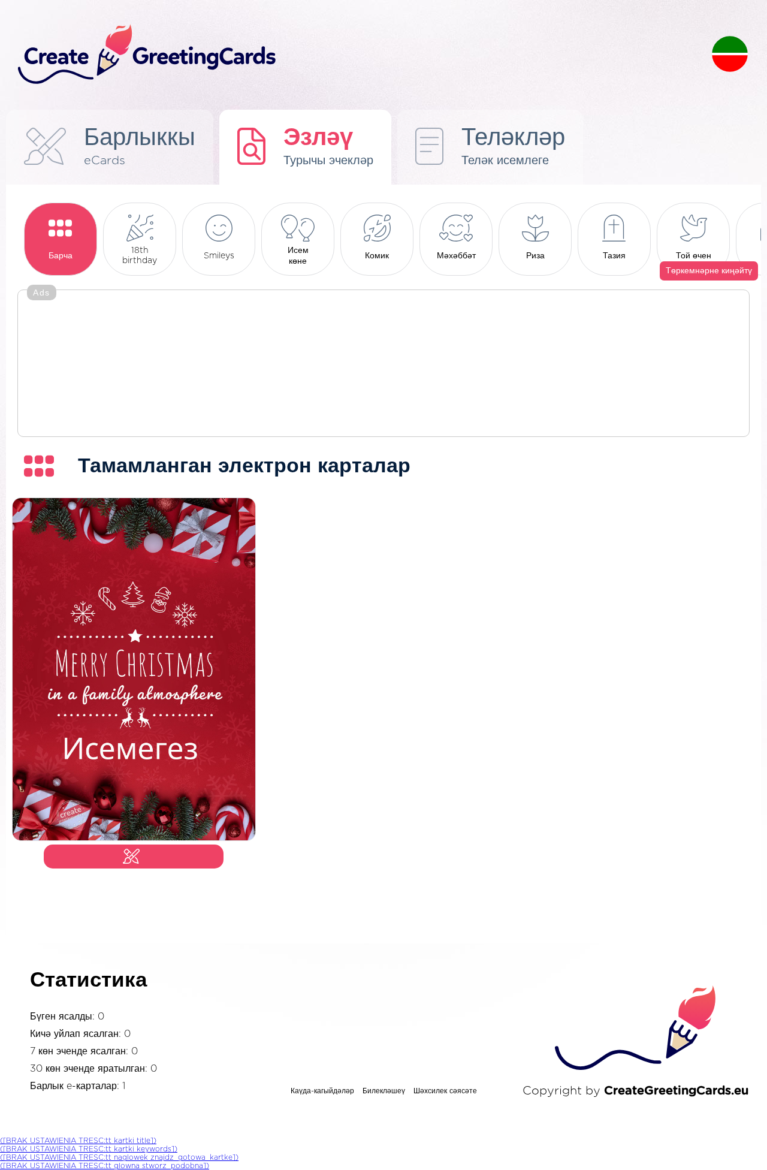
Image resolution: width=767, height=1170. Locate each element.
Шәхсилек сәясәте (445, 1090)
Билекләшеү (384, 1090)
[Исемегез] (134, 838)
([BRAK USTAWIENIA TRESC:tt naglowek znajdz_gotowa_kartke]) (119, 1157)
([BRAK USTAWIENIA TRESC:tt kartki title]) (78, 1140)
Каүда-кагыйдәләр (322, 1090)
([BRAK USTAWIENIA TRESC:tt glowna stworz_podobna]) (104, 1165)
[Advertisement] (383, 364)
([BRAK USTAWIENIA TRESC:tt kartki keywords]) (88, 1149)
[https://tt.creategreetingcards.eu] (355, 55)
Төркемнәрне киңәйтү (709, 271)
